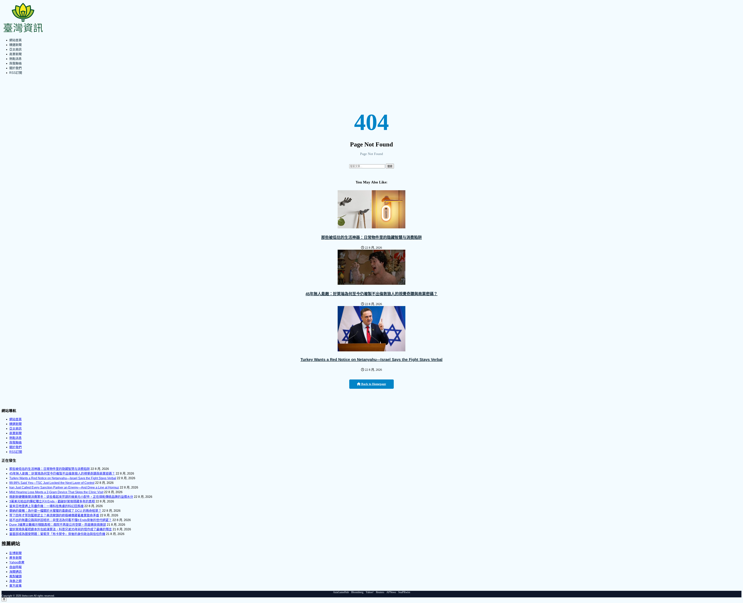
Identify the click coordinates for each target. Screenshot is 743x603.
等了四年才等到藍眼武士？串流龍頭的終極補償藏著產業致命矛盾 (54, 515)
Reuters (380, 592)
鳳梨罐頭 (15, 576)
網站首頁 (15, 40)
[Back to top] (4, 599)
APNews (391, 592)
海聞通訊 (15, 571)
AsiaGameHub (341, 592)
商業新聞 (15, 54)
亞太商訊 (15, 49)
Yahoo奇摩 (16, 562)
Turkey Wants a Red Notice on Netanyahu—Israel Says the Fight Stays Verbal (371, 359)
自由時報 (15, 567)
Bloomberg (357, 592)
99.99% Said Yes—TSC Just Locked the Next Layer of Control (51, 482)
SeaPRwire (404, 592)
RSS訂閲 (15, 72)
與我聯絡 (15, 63)
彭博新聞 (15, 553)
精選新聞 (15, 44)
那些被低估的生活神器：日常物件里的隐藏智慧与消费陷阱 (371, 237)
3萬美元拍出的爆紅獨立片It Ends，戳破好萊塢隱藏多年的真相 (52, 501)
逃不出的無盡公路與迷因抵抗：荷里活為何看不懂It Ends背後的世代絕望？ (60, 520)
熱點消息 (15, 58)
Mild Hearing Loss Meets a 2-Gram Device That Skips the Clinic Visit (56, 492)
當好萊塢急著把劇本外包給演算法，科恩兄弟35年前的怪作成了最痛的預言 (60, 529)
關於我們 (15, 68)
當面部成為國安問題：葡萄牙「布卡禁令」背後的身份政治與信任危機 (57, 534)
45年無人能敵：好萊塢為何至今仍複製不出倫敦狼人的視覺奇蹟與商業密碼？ (371, 294)
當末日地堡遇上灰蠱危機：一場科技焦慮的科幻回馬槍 (46, 506)
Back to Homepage (373, 384)
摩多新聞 (15, 557)
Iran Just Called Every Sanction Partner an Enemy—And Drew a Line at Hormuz (64, 487)
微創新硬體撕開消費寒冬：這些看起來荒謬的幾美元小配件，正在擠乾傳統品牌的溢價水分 (71, 496)
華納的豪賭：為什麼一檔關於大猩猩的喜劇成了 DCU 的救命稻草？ (55, 510)
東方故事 (15, 585)
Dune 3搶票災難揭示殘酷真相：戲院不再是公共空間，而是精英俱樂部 (57, 524)
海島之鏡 (15, 581)
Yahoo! (370, 592)
